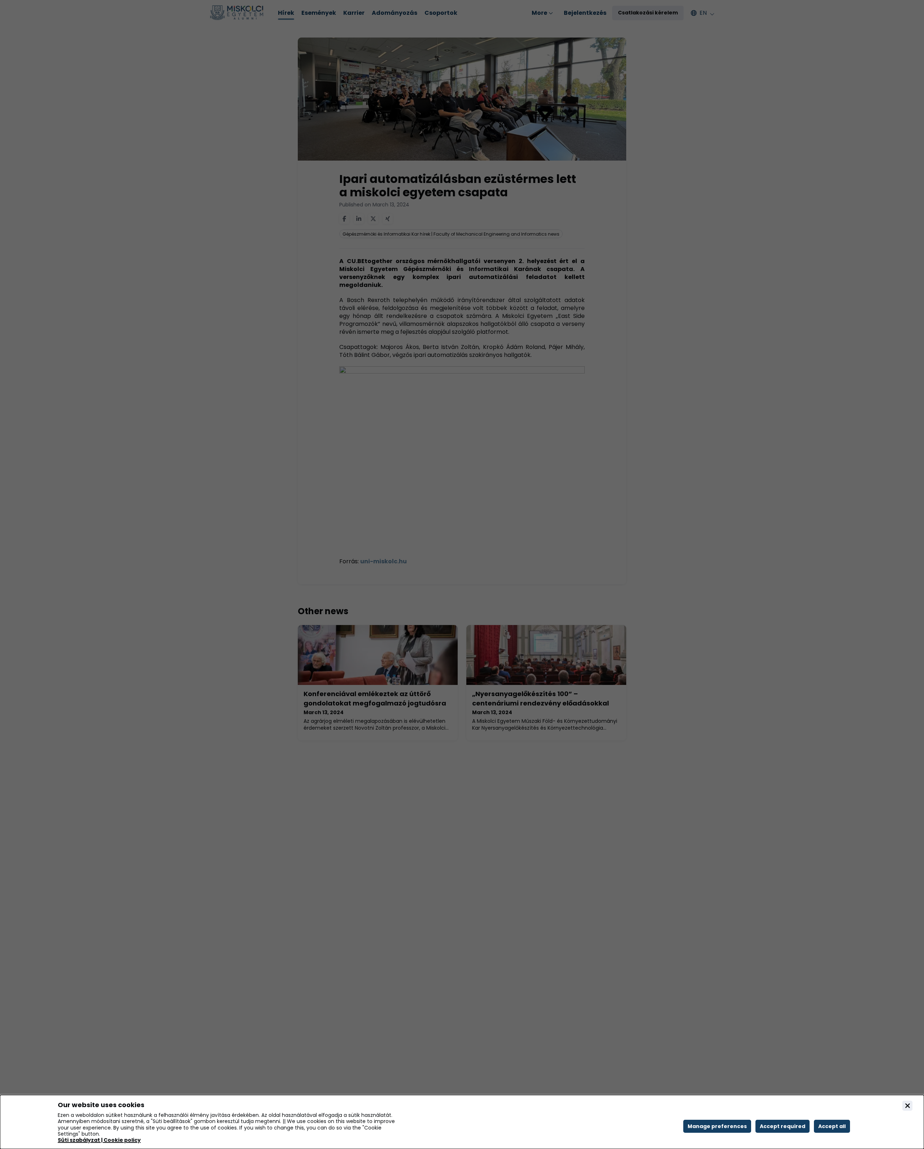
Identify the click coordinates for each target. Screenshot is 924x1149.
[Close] (907, 1106)
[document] (462, 1122)
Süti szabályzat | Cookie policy (99, 1140)
